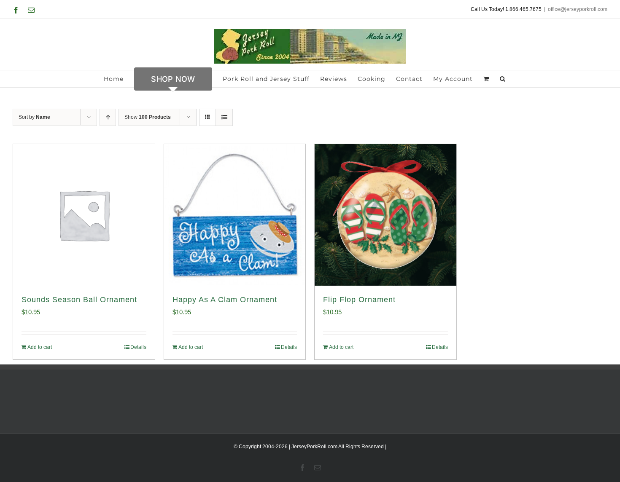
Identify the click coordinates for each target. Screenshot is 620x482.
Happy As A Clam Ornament (225, 299)
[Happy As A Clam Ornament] (235, 215)
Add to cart (39, 347)
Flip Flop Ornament (359, 299)
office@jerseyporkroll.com (577, 9)
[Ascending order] (108, 117)
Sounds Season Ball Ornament (79, 299)
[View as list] (224, 117)
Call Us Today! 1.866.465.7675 (506, 9)
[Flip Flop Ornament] (385, 215)
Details (138, 347)
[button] (503, 78)
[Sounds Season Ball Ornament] (84, 215)
